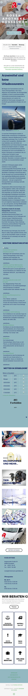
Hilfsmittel (11, 502)
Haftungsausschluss (14, 677)
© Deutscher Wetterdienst (9, 395)
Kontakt (14, 679)
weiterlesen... (6, 364)
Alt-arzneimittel (12, 520)
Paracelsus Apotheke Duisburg (13, 69)
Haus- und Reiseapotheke (13, 443)
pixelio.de (16, 130)
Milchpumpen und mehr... (12, 462)
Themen (14, 607)
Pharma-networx (17, 685)
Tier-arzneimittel (12, 481)
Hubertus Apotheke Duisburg (12, 67)
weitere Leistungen (14, 550)
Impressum (14, 672)
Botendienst (11, 541)
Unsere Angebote (14, 33)
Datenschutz (14, 675)
